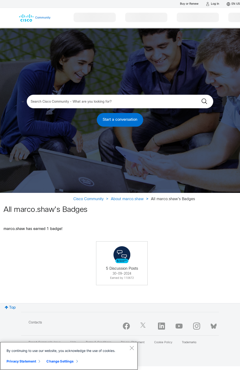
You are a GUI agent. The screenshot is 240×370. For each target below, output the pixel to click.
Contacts (35, 322)
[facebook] (126, 326)
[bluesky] (213, 325)
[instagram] (196, 326)
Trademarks (189, 342)
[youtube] (179, 326)
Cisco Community (88, 199)
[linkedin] (161, 326)
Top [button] (12, 307)
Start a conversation (120, 119)
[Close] (131, 348)
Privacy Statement (21, 361)
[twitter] (143, 326)
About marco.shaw (127, 199)
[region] (69, 356)
